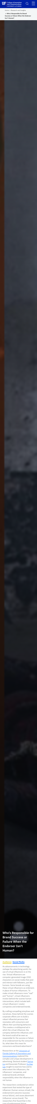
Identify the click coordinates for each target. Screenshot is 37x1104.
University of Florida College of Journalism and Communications (17, 1053)
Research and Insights (18, 10)
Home (7, 10)
